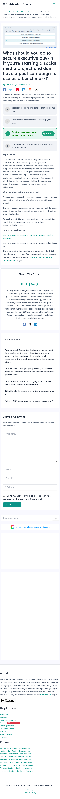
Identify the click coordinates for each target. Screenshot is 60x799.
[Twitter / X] (36, 89)
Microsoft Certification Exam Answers (16, 762)
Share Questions (7, 726)
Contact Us (4, 717)
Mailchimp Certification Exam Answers (16, 771)
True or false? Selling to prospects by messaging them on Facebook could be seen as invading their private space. (29, 371)
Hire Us (3, 731)
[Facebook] (4, 89)
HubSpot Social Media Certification (23, 12)
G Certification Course (17, 4)
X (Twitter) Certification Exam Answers (16, 765)
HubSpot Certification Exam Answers (15, 751)
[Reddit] (30, 89)
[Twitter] (10, 89)
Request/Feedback (8, 720)
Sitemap (3, 737)
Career (9, 723)
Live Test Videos (7, 729)
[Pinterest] (17, 89)
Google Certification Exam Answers (15, 748)
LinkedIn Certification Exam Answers (15, 757)
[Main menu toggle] (54, 4)
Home (5, 12)
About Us (4, 714)
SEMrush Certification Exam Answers (15, 759)
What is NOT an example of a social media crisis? (29, 400)
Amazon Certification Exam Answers (15, 754)
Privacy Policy (6, 734)
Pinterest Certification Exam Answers (16, 768)
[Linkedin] (23, 89)
